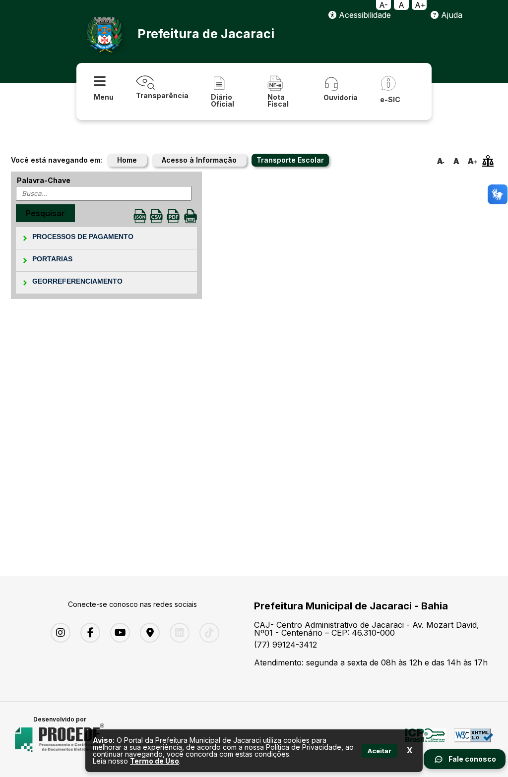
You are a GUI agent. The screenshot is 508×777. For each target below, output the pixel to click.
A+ (420, 5)
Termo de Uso (154, 761)
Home (127, 160)
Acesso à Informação (199, 160)
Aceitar (379, 751)
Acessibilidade (363, 15)
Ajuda (450, 15)
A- (383, 5)
